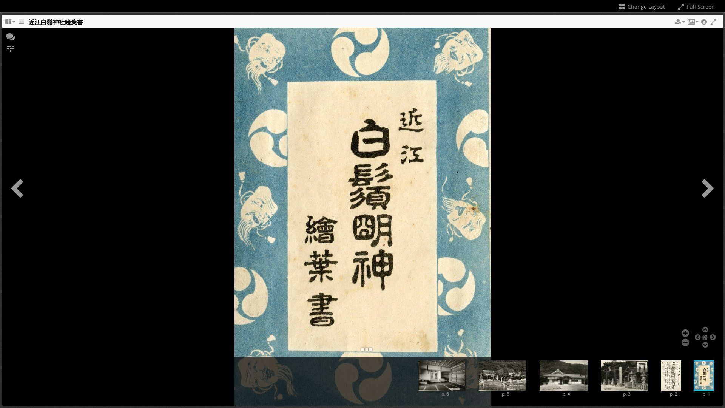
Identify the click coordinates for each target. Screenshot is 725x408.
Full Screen (700, 6)
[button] (679, 22)
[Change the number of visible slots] (9, 23)
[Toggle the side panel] (21, 23)
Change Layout (645, 6)
